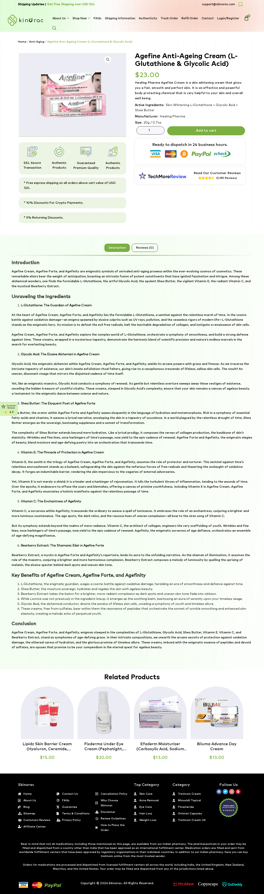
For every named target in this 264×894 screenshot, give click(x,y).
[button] (107, 59)
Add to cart (206, 130)
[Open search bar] (54, 28)
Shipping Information (120, 18)
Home (22, 41)
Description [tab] (117, 247)
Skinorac (115, 883)
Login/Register (228, 18)
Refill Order (189, 18)
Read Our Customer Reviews (217, 173)
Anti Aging (36, 41)
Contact (208, 18)
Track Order (169, 18)
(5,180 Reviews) (226, 178)
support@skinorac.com (218, 4)
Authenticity (148, 18)
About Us (59, 18)
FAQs (97, 18)
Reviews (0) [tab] (145, 247)
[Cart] (246, 18)
